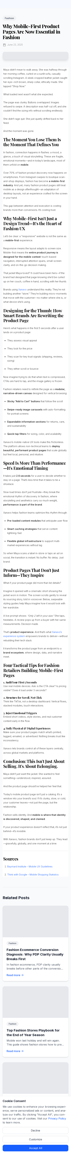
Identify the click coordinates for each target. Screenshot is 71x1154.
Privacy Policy (57, 1118)
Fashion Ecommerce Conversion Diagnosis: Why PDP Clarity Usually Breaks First (35, 954)
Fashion (9, 18)
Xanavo (22, 289)
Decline (35, 1130)
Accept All (35, 1148)
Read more (13, 975)
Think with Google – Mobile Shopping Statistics (33, 874)
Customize (35, 1139)
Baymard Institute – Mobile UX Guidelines (30, 866)
